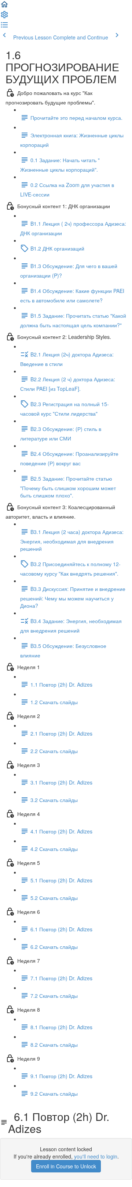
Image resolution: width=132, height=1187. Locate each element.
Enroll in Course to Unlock (66, 1166)
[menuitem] (4, 16)
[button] (4, 6)
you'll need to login (95, 1156)
